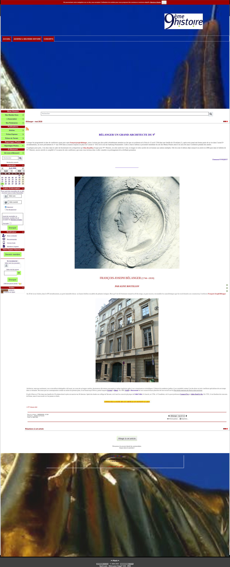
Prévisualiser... (174, 419)
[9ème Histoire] (183, 21)
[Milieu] (227, 288)
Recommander (12, 239)
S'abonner (9, 207)
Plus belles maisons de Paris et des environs (188, 390)
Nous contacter (12, 236)
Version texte (11, 243)
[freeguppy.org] (102, 564)
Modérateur (15, 232)
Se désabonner (11, 210)
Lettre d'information (13, 188)
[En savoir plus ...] (127, 564)
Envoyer (12, 228)
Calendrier (15, 165)
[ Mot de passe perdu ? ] (13, 283)
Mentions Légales (13, 247)
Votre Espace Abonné (13, 249)
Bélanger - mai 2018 (34, 121)
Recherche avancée (12, 162)
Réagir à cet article (126, 438)
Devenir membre (12, 254)
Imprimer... (184, 419)
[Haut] (227, 285)
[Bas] (227, 291)
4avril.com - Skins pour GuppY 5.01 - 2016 (115, 566)
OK (164, 2)
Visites (16, 287)
